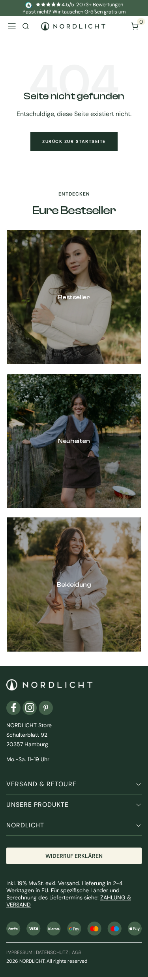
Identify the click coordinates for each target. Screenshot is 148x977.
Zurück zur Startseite (74, 141)
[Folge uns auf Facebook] (13, 708)
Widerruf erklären (74, 855)
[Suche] (25, 26)
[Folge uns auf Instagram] (29, 708)
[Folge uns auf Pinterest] (46, 708)
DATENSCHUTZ (52, 952)
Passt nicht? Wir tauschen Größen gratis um (74, 11)
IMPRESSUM (19, 952)
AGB (76, 952)
